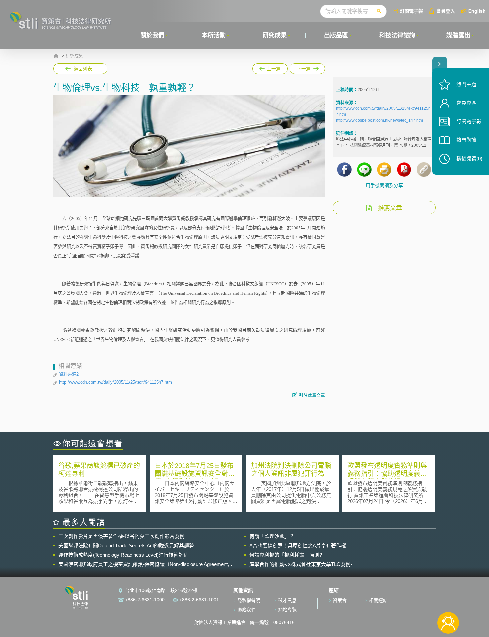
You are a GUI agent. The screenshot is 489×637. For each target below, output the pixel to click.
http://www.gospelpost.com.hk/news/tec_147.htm (379, 120)
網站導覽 (287, 609)
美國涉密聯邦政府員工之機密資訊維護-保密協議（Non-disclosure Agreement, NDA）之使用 (143, 564)
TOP (448, 601)
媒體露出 (458, 35)
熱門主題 (466, 84)
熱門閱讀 (466, 140)
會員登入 (445, 11)
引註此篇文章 (312, 395)
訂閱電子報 (411, 11)
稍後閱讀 (469, 158)
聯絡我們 (246, 609)
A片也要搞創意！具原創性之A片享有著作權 (297, 545)
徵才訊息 (287, 600)
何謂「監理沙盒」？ (271, 536)
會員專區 (466, 103)
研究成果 (275, 35)
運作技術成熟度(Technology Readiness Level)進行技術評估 (123, 555)
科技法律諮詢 (397, 35)
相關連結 (378, 600)
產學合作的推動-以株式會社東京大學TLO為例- (300, 564)
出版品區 (336, 35)
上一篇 (270, 67)
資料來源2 (69, 374)
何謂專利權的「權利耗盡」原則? (285, 555)
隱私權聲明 (248, 600)
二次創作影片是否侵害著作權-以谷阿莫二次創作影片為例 (121, 536)
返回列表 (83, 68)
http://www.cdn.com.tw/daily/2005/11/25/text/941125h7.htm (115, 382)
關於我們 (152, 35)
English (477, 11)
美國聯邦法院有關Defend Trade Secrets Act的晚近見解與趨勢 (126, 545)
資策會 (340, 600)
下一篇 (307, 67)
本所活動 (214, 35)
